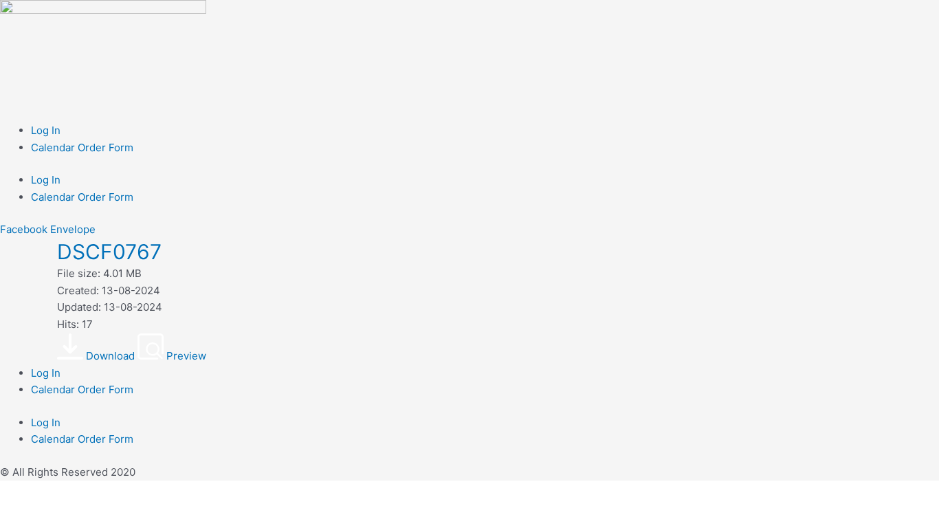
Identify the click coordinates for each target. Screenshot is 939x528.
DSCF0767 (109, 251)
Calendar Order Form (82, 147)
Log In (45, 130)
